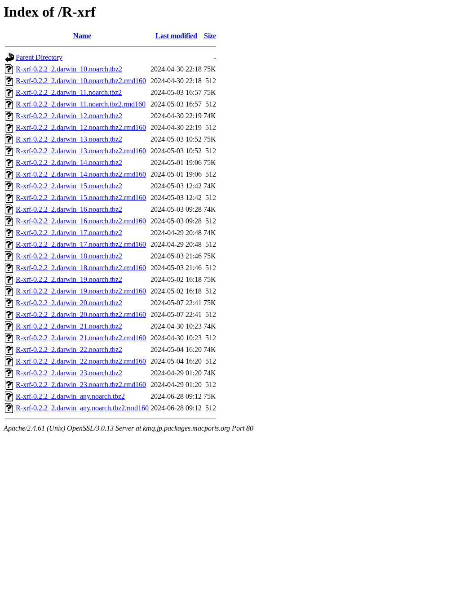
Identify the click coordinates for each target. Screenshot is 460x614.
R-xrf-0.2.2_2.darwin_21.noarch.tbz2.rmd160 (81, 338)
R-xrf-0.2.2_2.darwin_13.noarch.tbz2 (69, 139)
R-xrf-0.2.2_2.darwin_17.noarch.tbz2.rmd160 (81, 244)
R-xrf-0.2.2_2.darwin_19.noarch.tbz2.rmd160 (81, 291)
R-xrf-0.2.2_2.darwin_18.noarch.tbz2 (69, 256)
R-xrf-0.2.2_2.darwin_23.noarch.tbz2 (69, 373)
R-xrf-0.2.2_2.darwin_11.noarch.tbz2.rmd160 (81, 104)
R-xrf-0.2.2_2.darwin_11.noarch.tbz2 (69, 92)
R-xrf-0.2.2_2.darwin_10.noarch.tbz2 (69, 69)
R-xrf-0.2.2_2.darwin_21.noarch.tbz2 (69, 326)
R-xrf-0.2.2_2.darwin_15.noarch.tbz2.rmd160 (81, 197)
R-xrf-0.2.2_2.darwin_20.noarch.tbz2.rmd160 (81, 314)
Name (82, 36)
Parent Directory (39, 57)
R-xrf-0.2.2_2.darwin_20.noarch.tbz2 (69, 303)
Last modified (176, 36)
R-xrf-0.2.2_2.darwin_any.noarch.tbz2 (70, 396)
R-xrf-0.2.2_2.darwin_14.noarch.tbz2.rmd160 (81, 174)
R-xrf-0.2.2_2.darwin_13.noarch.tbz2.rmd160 (81, 151)
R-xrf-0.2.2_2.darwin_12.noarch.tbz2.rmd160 (81, 127)
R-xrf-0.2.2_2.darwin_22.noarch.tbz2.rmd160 (81, 361)
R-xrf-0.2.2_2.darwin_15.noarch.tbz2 (69, 186)
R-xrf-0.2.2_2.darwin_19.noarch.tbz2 (69, 279)
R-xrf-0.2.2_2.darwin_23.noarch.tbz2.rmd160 (81, 384)
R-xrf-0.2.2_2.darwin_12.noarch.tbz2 (69, 116)
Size (210, 36)
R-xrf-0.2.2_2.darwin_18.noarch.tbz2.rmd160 (81, 267)
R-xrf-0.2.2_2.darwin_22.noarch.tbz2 (69, 349)
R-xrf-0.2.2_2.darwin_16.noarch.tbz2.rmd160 (81, 221)
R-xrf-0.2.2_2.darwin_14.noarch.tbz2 (69, 162)
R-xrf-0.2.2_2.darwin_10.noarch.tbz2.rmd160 (81, 81)
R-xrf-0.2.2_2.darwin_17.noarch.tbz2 (69, 232)
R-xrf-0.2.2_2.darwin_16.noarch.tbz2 (69, 209)
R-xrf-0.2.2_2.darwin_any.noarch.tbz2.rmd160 (82, 408)
